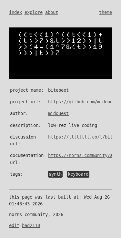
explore (34, 12)
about (51, 12)
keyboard (78, 174)
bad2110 (31, 225)
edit (14, 225)
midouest (58, 113)
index (15, 12)
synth (55, 174)
